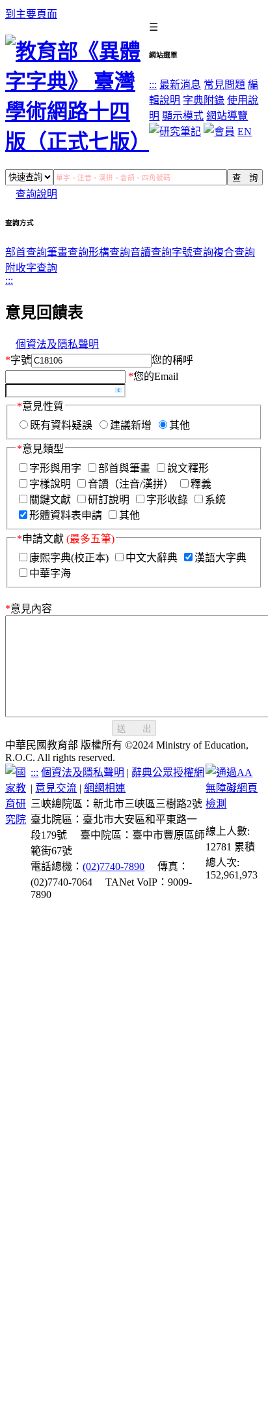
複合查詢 (234, 252)
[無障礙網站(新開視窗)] (234, 803)
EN (244, 131)
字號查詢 (192, 252)
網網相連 (105, 788)
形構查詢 (109, 252)
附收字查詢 (31, 267)
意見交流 (56, 788)
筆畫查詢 (67, 252)
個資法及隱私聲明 (57, 344)
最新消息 (180, 84)
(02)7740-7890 (113, 866)
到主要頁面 (31, 14)
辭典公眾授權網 (167, 772)
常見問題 (224, 84)
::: (153, 84)
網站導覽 (227, 115)
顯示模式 (183, 115)
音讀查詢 (151, 252)
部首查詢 (26, 252)
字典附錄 (203, 100)
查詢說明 (36, 194)
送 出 (134, 729)
